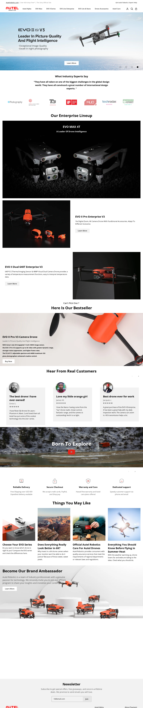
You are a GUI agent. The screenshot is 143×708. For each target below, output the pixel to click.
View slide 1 (120, 67)
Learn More (71, 63)
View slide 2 (126, 67)
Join (86, 699)
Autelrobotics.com (12, 3)
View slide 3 (132, 67)
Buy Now (8, 361)
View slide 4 (137, 67)
